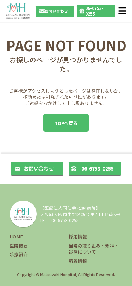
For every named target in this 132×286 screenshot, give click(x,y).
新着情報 (78, 260)
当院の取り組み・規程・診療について (94, 248)
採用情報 (78, 236)
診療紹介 (19, 254)
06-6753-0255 (94, 11)
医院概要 (19, 245)
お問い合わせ (56, 11)
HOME (16, 236)
